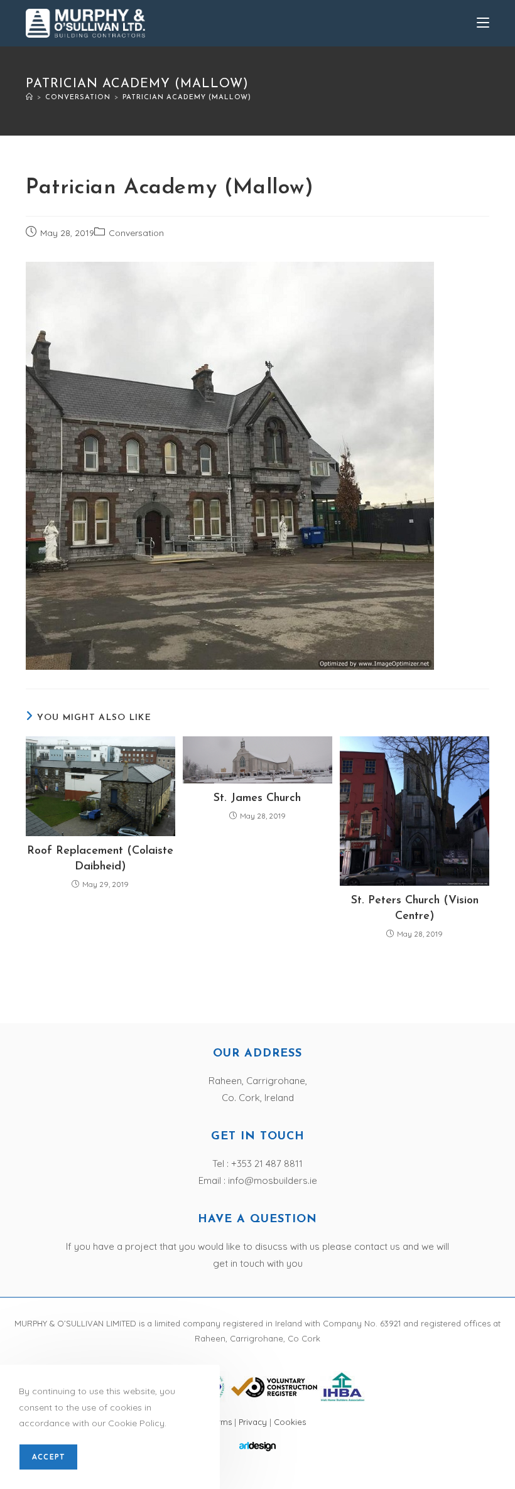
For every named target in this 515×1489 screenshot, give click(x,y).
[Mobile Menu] (483, 23)
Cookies (290, 1422)
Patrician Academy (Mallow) (186, 97)
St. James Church (257, 798)
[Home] (29, 97)
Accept (48, 1456)
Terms (221, 1422)
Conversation (136, 233)
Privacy (253, 1422)
